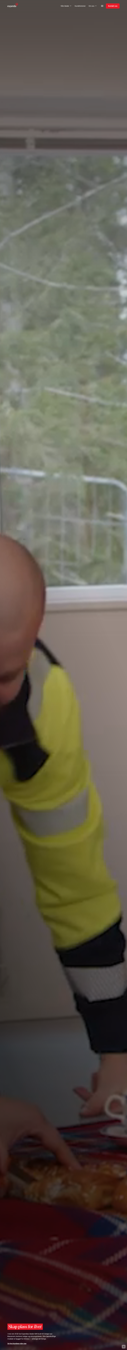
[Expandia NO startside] (12, 5)
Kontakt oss (112, 6)
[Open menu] (102, 6)
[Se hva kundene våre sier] (63, 675)
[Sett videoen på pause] (124, 1347)
